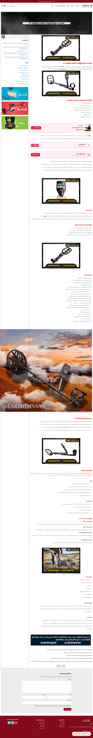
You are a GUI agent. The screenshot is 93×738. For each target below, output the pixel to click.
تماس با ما (63, 723)
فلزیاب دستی (24, 79)
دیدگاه (69, 679)
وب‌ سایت (69, 700)
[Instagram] (16, 722)
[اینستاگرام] (77, 733)
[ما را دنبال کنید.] (61, 145)
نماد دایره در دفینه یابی (22, 51)
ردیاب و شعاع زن (23, 72)
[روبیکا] (74, 733)
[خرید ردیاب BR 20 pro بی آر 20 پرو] (61, 127)
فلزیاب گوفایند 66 (72, 161)
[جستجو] (8, 6)
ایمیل (44, 694)
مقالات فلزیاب (24, 84)
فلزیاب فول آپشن (23, 81)
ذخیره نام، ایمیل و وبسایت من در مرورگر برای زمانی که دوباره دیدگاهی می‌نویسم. (52, 706)
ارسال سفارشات (62, 725)
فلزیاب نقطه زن (42, 726)
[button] (63, 666)
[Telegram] (9, 722)
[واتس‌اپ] (85, 733)
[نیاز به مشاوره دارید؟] (61, 154)
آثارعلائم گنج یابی (23, 65)
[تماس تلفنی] (88, 733)
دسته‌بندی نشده (23, 70)
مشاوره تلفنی (62, 722)
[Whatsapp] (12, 722)
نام (70, 694)
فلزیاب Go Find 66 (76, 66)
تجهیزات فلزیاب (42, 723)
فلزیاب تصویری (23, 77)
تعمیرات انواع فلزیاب (22, 68)
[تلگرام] (81, 733)
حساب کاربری (62, 726)
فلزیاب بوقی (24, 74)
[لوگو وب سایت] (86, 6)
